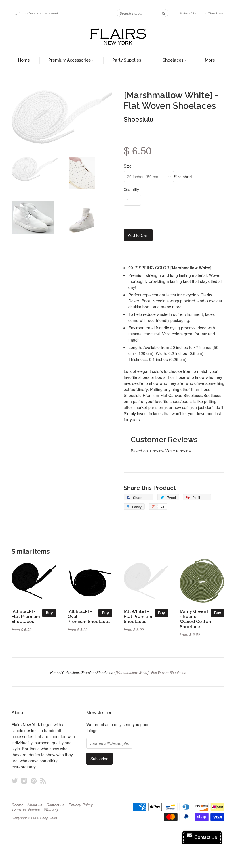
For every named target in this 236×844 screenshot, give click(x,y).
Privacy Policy (80, 805)
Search (17, 805)
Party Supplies (127, 60)
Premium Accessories (70, 60)
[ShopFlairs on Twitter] (15, 780)
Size (128, 166)
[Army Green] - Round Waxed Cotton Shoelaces (195, 619)
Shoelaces (173, 60)
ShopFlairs (48, 817)
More (210, 60)
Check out (216, 13)
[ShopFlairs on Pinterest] (34, 780)
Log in (17, 13)
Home (24, 60)
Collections (71, 672)
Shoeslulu (138, 119)
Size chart (183, 176)
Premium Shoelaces (97, 672)
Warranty (51, 809)
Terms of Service (26, 809)
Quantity (131, 189)
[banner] (118, 36)
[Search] (163, 13)
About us (34, 805)
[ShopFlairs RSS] (43, 780)
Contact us (55, 805)
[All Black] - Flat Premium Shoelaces (26, 616)
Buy (49, 612)
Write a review (178, 451)
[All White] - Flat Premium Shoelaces (138, 616)
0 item (192, 13)
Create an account (42, 13)
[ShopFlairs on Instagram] (24, 780)
